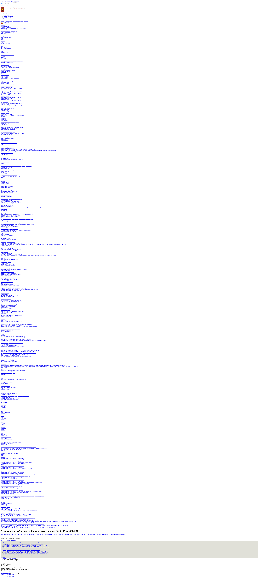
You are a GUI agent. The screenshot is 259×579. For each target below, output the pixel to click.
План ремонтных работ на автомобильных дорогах (12, 311)
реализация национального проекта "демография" (12, 467)
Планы (2, 163)
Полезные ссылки (5, 59)
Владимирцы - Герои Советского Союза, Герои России (13, 28)
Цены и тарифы (4, 291)
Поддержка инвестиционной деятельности (10, 334)
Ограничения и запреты (6, 134)
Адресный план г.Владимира (7, 360)
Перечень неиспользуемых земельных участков (11, 274)
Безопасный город (5, 184)
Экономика (3, 246)
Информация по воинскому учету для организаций (12, 321)
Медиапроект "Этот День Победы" (9, 31)
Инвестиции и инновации (7, 248)
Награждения (4, 135)
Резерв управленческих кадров (8, 132)
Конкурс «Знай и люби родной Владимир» (10, 67)
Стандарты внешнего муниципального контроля (12, 159)
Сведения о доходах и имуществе (8, 148)
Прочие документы (5, 160)
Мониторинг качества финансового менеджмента (12, 243)
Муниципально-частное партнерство (9, 332)
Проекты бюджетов (5, 240)
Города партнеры (4, 402)
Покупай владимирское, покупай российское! (11, 254)
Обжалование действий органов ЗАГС (9, 526)
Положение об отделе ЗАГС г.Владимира (10, 497)
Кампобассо (3, 407)
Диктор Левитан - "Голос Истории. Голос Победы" (12, 36)
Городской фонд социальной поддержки (10, 226)
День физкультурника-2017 (7, 98)
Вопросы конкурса (5, 76)
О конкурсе (3, 69)
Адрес (2, 499)
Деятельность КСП (5, 162)
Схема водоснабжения (6, 299)
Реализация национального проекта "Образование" (12, 472)
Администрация (8, 21)
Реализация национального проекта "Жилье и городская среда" (15, 476)
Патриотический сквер (6, 37)
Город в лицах (4, 47)
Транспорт (3, 276)
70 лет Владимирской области (7, 89)
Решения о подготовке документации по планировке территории (16, 356)
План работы (4, 320)
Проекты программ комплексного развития (11, 302)
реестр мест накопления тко (7, 282)
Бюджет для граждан (5, 245)
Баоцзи (2, 425)
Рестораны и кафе (5, 389)
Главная (2, 21)
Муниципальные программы (7, 235)
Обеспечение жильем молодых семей (9, 216)
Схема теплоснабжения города (8, 297)
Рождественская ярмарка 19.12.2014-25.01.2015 (11, 91)
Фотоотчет (3, 57)
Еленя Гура (3, 418)
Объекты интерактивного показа (8, 387)
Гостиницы (3, 390)
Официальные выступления (7, 138)
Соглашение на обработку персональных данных (12, 494)
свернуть (3, 557)
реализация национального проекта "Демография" (12, 459)
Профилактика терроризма (7, 187)
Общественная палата (6, 66)
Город (2, 39)
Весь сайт (4, 3)
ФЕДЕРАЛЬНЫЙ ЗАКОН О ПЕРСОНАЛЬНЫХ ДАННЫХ (14, 515)
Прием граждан (4, 210)
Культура (3, 369)
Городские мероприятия (6, 87)
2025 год (3, 454)
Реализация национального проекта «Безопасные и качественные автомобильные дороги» (21, 491)
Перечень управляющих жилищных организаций (12, 286)
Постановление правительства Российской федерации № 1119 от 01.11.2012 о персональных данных (24, 522)
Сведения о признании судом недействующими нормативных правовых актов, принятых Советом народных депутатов (28, 150)
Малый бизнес (6, 15)
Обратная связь (4, 516)
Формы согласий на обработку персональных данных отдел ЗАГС (16, 514)
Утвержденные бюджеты (6, 238)
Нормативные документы (6, 157)
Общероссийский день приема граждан (10, 201)
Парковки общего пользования (8, 306)
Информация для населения (7, 192)
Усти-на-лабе (3, 419)
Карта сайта (8, 558)
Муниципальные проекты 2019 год (9, 487)
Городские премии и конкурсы (8, 373)
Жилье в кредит (4, 220)
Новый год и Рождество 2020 (7, 108)
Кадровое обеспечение (6, 125)
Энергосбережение (5, 294)
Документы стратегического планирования (11, 233)
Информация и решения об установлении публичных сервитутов (16, 339)
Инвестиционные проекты (7, 327)
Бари (2, 410)
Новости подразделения (6, 509)
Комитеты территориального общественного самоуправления (15, 63)
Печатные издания (5, 82)
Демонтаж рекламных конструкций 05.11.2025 (11, 315)
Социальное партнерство (6, 275)
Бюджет (2, 236)
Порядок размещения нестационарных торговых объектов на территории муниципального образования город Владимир (29, 255)
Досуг (2, 388)
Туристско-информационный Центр (9, 393)
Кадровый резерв (4, 130)
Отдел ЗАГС (25, 21)
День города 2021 (5, 110)
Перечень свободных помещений (8, 273)
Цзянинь (3, 423)
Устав (2, 42)
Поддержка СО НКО (5, 171)
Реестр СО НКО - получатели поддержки (10, 176)
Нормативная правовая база (7, 62)
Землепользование (5, 344)
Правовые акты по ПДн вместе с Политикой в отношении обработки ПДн (18, 149)
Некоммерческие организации (8, 49)
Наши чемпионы (4, 380)
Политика (161, 577)
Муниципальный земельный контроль (9, 345)
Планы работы (4, 139)
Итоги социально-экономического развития (11, 249)
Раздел (9, 3)
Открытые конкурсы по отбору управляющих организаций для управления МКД (19, 289)
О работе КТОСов (5, 65)
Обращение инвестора (6, 331)
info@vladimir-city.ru (5, 573)
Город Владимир (7, 13)
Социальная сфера (5, 367)
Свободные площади (5, 270)
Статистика (13, 558)
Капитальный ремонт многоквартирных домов (11, 301)
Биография (3, 118)
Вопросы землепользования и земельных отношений (13, 337)
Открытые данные (5, 182)
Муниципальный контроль (7, 312)
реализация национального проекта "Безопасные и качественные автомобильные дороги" (21, 482)
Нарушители (3, 313)
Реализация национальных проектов (9, 451)
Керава (2, 416)
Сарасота (3, 413)
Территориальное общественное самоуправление (12, 61)
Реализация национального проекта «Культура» (12, 490)
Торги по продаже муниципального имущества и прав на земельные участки (18, 447)
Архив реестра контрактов (7, 443)
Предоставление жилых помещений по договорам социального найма (17, 214)
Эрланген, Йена (4, 403)
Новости (3, 25)
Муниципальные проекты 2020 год (9, 478)
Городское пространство (6, 392)
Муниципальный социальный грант (9, 53)
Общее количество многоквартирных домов (11, 290)
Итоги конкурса (4, 77)
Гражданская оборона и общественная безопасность (12, 203)
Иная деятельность (5, 168)
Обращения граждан (8, 16)
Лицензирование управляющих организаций (11, 300)
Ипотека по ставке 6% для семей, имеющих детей (12, 223)
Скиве (2, 417)
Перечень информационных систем (9, 143)
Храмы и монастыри (5, 386)
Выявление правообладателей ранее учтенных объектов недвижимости (17, 224)
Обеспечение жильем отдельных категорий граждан (13, 217)
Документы (6, 18)
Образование (4, 374)
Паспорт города (4, 252)
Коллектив (3, 502)
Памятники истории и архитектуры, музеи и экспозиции (14, 384)
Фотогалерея (3, 33)
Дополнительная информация (7, 511)
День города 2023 (5, 113)
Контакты (3, 56)
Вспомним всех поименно (7, 27)
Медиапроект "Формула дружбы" (8, 81)
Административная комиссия (7, 278)
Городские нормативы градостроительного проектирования (14, 354)
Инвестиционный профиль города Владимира (11, 325)
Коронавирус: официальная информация (10, 193)
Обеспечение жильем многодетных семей (10, 215)
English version (4, 1)
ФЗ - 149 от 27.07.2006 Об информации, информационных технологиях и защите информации (22, 524)
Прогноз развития (5, 234)
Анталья (2, 431)
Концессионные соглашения (7, 296)
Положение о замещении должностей (9, 128)
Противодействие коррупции (7, 188)
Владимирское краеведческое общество (10, 78)
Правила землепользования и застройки (10, 355)
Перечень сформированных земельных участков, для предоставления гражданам (19, 347)
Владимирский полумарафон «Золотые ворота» (12, 103)
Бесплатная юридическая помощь (8, 225)
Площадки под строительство (7, 272)
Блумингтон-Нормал (5, 412)
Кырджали (3, 420)
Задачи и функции (5, 498)
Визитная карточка (5, 123)
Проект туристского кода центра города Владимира (12, 115)
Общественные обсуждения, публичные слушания (12, 151)
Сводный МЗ (4, 438)
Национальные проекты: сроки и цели (9, 453)
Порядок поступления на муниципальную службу (12, 127)
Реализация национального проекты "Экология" (12, 484)
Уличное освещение (5, 310)
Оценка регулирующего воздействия (9, 259)
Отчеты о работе (4, 140)
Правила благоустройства (6, 362)
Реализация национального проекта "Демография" (12, 473)
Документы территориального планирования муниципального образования (18, 353)
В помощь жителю (5, 293)
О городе (3, 41)
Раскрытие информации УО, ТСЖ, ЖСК (10, 295)
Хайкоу (2, 422)
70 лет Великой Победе (6, 48)
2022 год (3, 464)
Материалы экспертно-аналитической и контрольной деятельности (16, 166)
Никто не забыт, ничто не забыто (8, 29)
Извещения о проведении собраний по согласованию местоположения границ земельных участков (23, 340)
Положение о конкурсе (6, 71)
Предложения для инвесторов (7, 330)
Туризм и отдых (4, 383)
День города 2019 (5, 106)
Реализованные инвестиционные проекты (10, 329)
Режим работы (4, 501)
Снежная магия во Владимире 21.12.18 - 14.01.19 (12, 105)
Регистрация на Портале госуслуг (8, 513)
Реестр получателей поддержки (8, 265)
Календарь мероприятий (6, 371)
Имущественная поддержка (7, 268)
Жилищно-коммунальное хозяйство (9, 279)
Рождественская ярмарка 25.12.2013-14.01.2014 (11, 88)
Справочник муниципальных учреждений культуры (13, 370)
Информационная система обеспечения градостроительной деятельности (17, 351)
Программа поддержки (6, 262)
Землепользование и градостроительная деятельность (13, 336)
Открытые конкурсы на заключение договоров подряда (13, 288)
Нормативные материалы (6, 317)
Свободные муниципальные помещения (10, 266)
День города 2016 (5, 96)
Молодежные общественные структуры (10, 398)
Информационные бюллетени (7, 205)
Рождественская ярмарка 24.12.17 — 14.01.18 (11, 100)
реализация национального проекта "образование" (12, 466)
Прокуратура (4, 209)
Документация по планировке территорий (10, 357)
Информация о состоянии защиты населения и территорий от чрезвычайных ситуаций (21, 207)
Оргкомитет (3, 72)
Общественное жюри (5, 73)
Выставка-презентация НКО (7, 55)
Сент (2, 411)
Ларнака (2, 429)
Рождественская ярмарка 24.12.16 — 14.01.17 (11, 97)
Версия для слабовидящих (13, 1)
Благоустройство (4, 307)
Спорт (2, 378)
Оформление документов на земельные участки (12, 343)
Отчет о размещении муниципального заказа (11, 442)
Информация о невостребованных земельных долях (12, 346)
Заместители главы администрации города (10, 122)
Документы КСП (4, 158)
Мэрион (2, 414)
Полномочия (3, 119)
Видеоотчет (3, 58)
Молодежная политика (6, 394)
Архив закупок (4, 444)
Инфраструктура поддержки (7, 264)
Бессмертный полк (5, 26)
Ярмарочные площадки (6, 256)
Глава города (3, 116)
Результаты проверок (5, 141)
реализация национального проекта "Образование (12, 458)
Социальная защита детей (6, 377)
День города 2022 (5, 111)
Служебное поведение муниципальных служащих (12, 133)
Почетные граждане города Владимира (10, 84)
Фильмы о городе (5, 83)
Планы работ (4, 504)
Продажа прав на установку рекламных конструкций (13, 449)
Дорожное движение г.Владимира (8, 305)
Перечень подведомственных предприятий (10, 285)
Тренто (2, 408)
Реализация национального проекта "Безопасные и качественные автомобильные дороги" (21, 474)
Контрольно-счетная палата (7, 153)
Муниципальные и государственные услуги (11, 202)
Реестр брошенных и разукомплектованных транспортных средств (16, 230)
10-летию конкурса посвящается (8, 79)
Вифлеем (3, 430)
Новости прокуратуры (6, 211)
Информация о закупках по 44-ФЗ (8, 440)
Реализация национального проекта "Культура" (11, 477)
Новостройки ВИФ (5, 221)
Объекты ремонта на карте (7, 284)
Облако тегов (13, 540)
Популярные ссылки (5, 540)
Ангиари (3, 406)
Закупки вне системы (5, 445)
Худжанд (3, 434)
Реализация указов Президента (8, 253)
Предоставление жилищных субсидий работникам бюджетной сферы (17, 219)
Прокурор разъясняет (5, 213)
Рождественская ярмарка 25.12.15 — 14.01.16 (11, 93)
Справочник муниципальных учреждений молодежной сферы (15, 396)
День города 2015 (5, 92)
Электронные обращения (6, 200)
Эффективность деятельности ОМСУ (9, 250)
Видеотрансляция (5, 183)
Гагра (2, 433)
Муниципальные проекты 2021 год (9, 471)
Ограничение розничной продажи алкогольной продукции (14, 269)
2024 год (3, 455)
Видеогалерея (4, 34)
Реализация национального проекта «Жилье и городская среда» (15, 492)
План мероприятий (5, 75)
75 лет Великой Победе (6, 109)
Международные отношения (7, 400)
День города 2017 (5, 99)
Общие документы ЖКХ (6, 308)
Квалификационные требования (8, 129)
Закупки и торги (4, 435)
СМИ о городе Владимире (7, 114)
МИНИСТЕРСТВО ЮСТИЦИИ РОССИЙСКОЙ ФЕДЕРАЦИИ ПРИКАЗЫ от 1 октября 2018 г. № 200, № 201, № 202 (28, 527)
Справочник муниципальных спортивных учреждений (13, 379)
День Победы (6, 22)
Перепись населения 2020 (6, 316)
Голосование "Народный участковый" (9, 229)
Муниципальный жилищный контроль (9, 304)
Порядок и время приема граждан (8, 197)
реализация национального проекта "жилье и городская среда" (15, 469)
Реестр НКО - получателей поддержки (9, 399)
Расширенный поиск (5, 5)
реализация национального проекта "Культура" (11, 460)
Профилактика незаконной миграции (9, 191)
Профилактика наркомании (7, 186)
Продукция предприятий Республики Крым (11, 258)
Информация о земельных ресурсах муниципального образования (16, 341)
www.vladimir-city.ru (5, 562)
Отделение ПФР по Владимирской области (11, 227)
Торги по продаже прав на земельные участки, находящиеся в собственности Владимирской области (24, 448)
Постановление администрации (8, 70)
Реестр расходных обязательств (8, 242)
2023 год (3, 457)
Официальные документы (7, 137)
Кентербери (3, 405)
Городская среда (4, 283)
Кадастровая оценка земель (7, 349)
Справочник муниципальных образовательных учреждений (14, 375)
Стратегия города (7, 17)
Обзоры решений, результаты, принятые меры (11, 199)
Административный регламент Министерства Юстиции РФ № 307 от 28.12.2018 (19, 520)
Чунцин (2, 424)
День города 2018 (5, 104)
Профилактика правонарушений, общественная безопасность (15, 190)
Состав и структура (17, 21)
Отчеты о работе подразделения (8, 505)
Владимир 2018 (4, 102)
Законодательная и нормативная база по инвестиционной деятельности (17, 324)
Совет (2, 144)
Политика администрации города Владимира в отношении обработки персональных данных (22, 496)
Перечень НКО (4, 52)
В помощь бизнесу (5, 263)
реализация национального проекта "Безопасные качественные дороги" (17, 462)
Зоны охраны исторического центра (9, 361)
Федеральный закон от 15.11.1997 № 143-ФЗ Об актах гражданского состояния (19, 510)
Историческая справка (6, 43)
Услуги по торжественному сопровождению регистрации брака (15, 519)
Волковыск (3, 428)
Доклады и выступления (6, 167)
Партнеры (3, 450)
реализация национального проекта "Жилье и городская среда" (15, 463)
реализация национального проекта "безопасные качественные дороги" (17, 468)
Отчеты (2, 164)
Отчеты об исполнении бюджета (8, 239)
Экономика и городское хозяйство (8, 231)
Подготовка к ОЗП (5, 280)
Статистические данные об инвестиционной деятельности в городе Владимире (19, 326)
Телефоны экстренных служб (7, 206)
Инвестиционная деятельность (8, 322)
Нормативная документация (7, 493)
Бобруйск (3, 427)
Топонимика (3, 364)
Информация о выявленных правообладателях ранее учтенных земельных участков (20, 350)
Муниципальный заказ (6, 437)
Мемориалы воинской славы (7, 32)
